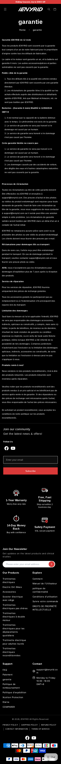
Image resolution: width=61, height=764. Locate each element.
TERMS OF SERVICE (40, 729)
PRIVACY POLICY (10, 725)
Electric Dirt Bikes (12, 587)
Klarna (6, 702)
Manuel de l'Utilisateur (45, 583)
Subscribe (30, 471)
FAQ (5, 670)
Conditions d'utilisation (45, 596)
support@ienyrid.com (47, 671)
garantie (7, 679)
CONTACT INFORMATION (16, 729)
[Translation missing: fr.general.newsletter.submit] (51, 564)
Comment (38, 578)
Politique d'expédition (14, 692)
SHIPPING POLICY (29, 725)
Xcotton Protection (13, 697)
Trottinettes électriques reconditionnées (11, 652)
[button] (5, 9)
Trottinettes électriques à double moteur (14, 616)
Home (22, 30)
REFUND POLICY (48, 725)
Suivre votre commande (45, 601)
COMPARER (9, 707)
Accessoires (9, 591)
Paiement (8, 674)
